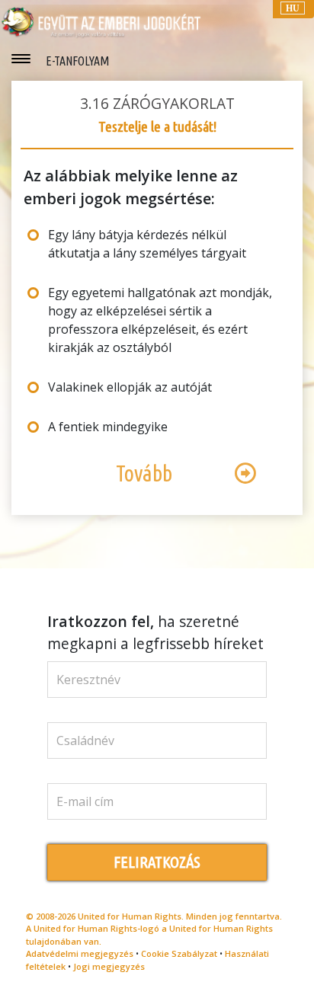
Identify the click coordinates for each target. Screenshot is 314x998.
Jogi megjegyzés (109, 966)
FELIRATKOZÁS (157, 862)
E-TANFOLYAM (77, 61)
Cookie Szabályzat (179, 953)
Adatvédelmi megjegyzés (79, 953)
